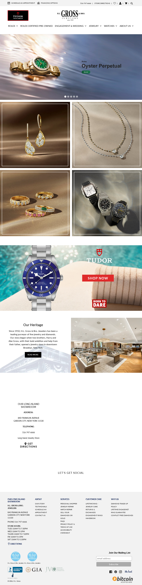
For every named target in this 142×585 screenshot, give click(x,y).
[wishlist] (114, 3)
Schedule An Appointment (23, 3)
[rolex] (124, 15)
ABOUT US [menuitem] (125, 25)
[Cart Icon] (126, 3)
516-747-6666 (85, 3)
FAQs (62, 521)
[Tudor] (18, 15)
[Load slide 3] (71, 96)
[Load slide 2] (68, 96)
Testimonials (41, 507)
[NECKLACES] (107, 135)
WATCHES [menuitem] (109, 25)
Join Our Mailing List (119, 553)
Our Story (40, 504)
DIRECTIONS (16, 544)
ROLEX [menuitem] (11, 25)
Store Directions (102, 3)
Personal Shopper (68, 504)
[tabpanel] (71, 67)
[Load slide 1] (65, 96)
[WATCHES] (107, 203)
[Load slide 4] (74, 96)
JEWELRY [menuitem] (94, 25)
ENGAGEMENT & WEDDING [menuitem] (69, 25)
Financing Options (49, 3)
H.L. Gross (17, 581)
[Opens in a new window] (15, 572)
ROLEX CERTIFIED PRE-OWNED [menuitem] (36, 25)
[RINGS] (35, 203)
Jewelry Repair (67, 507)
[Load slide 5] (77, 96)
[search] (131, 3)
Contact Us (40, 515)
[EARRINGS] (35, 135)
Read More (33, 355)
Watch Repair (66, 509)
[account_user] (120, 3)
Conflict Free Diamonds (122, 515)
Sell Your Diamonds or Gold (66, 515)
